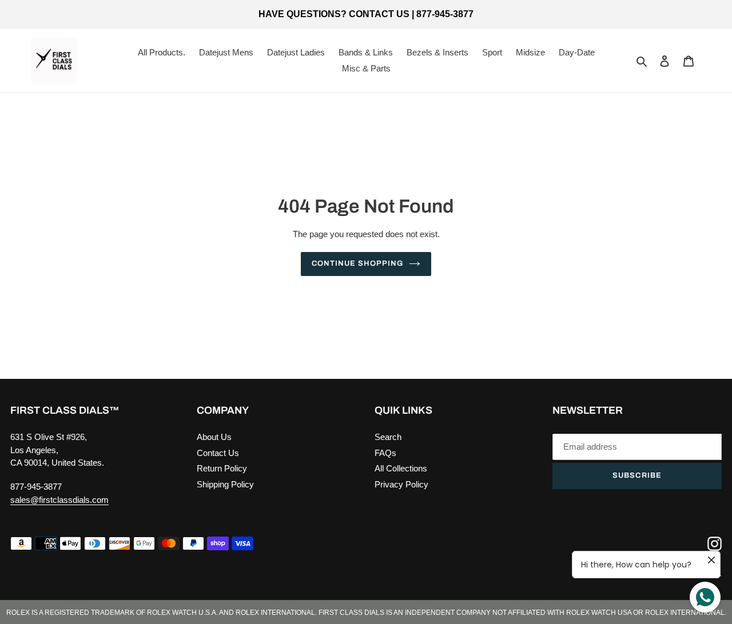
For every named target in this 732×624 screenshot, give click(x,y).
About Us (214, 437)
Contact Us (218, 453)
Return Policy (222, 468)
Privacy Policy (401, 484)
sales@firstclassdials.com (59, 500)
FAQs (385, 453)
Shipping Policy (225, 484)
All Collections (401, 468)
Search (388, 437)
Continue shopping (358, 263)
